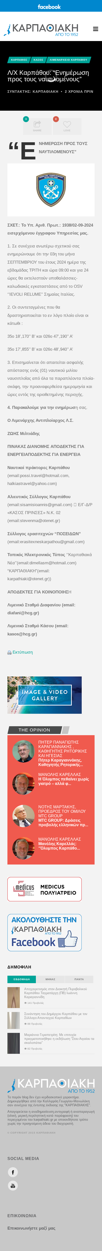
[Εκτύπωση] (9, 652)
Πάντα (79, 979)
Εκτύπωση (23, 652)
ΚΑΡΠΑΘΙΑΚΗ (45, 92)
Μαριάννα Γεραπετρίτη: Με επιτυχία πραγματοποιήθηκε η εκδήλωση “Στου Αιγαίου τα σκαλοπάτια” (59, 1039)
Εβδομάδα (22, 979)
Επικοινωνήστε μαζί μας (31, 1228)
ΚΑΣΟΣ (38, 59)
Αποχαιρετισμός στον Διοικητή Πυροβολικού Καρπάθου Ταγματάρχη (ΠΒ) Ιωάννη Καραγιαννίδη (55, 993)
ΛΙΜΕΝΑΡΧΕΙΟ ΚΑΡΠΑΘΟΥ (68, 59)
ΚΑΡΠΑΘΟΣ (19, 59)
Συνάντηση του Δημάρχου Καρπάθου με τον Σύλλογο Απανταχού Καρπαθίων (55, 1016)
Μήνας (50, 979)
